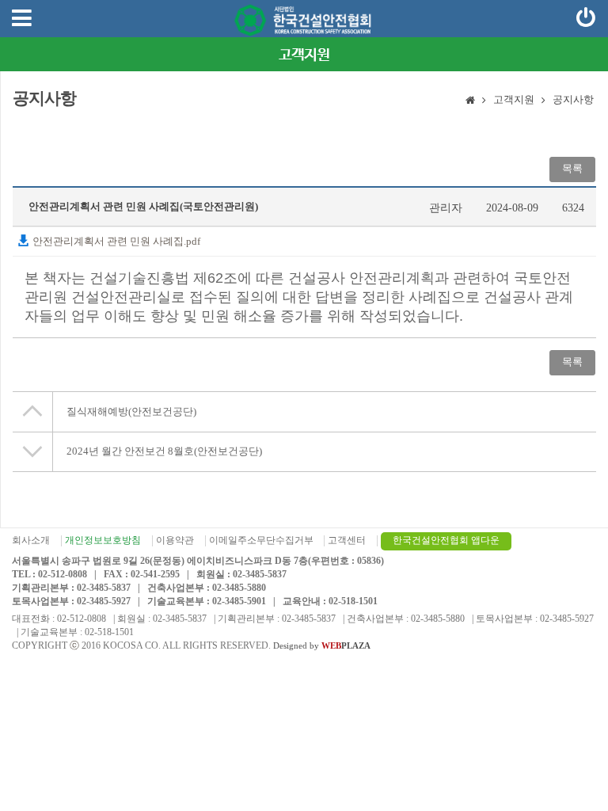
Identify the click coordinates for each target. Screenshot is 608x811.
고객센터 (347, 540)
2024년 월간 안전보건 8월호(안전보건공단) (164, 451)
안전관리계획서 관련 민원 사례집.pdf (115, 241)
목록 (572, 168)
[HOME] (470, 101)
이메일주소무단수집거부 (261, 540)
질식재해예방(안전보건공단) (131, 411)
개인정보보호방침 (103, 540)
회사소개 (31, 540)
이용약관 (175, 540)
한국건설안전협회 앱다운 (446, 540)
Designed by (321, 645)
